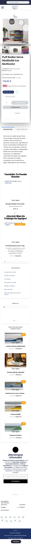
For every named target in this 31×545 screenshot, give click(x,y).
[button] (15, 320)
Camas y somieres (9, 275)
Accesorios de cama (10, 272)
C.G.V (15, 530)
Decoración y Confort (10, 282)
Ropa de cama (8, 289)
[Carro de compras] (28, 7)
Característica (22, 129)
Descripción (7, 129)
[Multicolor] (17, 92)
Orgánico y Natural (9, 286)
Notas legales (15, 533)
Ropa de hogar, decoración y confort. (12, 293)
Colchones (7, 279)
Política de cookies (15, 538)
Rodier (9, 70)
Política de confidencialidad (15, 535)
